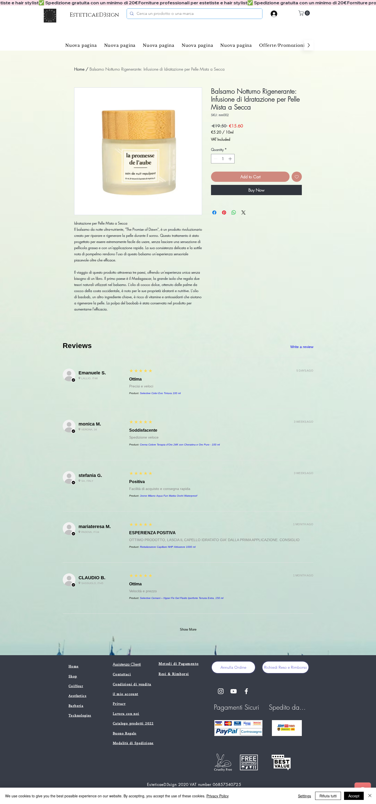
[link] (304, 13)
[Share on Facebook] (214, 212)
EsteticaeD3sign (94, 15)
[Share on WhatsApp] (234, 212)
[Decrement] (215, 158)
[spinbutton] (222, 158)
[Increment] (230, 158)
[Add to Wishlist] (297, 177)
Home (79, 69)
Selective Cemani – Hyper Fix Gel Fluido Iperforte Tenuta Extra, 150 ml (181, 598)
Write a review (301, 347)
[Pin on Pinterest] (224, 212)
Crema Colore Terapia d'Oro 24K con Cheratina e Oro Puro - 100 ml (180, 444)
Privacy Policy (217, 795)
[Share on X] (243, 212)
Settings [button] (304, 795)
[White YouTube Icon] (233, 691)
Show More (188, 629)
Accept (353, 795)
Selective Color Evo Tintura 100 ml (160, 393)
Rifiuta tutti (328, 795)
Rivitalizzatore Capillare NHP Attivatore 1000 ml (167, 546)
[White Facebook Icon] (246, 691)
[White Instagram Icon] (221, 691)
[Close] (370, 796)
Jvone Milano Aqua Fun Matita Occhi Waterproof (168, 495)
